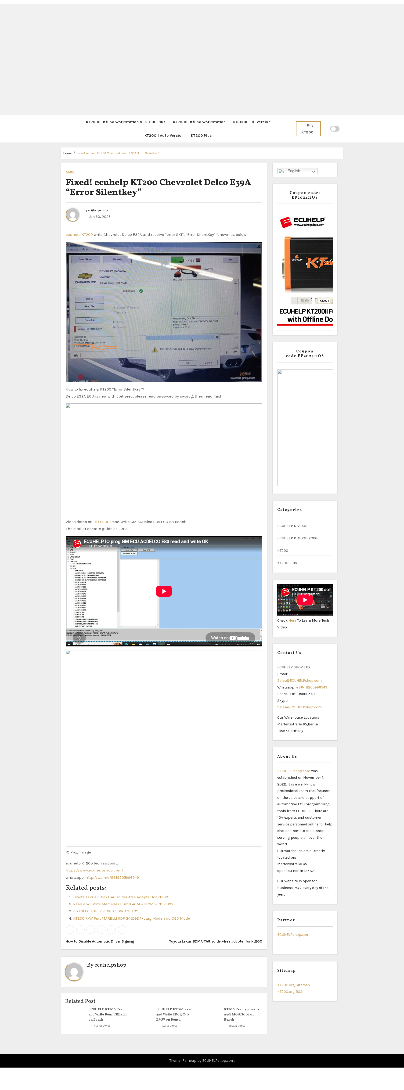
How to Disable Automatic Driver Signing (100, 941)
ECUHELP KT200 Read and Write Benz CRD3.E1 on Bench (107, 1014)
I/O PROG (101, 521)
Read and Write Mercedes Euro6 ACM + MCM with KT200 (124, 904)
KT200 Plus (201, 135)
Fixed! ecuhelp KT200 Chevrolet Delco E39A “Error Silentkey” (118, 153)
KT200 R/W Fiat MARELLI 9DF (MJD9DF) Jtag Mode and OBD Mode (131, 918)
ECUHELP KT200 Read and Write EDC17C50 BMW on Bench (174, 1014)
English (293, 171)
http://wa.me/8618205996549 (112, 877)
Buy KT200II (308, 128)
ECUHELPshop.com (293, 771)
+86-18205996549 (311, 687)
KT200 (70, 171)
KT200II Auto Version (164, 135)
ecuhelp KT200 (79, 234)
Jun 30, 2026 (101, 1026)
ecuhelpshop (97, 210)
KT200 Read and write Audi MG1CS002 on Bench (242, 1014)
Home (67, 153)
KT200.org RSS (289, 991)
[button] (62, 128)
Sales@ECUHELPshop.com (299, 680)
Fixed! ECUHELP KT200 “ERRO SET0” (105, 911)
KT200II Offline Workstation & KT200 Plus (126, 122)
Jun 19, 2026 (169, 1026)
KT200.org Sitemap (293, 985)
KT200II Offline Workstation (199, 122)
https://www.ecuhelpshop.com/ (94, 870)
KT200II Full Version (252, 122)
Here (293, 620)
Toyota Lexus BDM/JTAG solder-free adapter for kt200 (120, 897)
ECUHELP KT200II (292, 525)
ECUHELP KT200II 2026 (297, 538)
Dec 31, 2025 (237, 1026)
